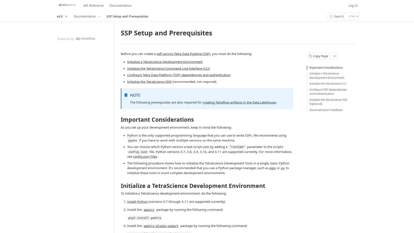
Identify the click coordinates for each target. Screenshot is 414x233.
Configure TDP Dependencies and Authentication (328, 92)
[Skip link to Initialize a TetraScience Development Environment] (118, 186)
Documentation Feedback (326, 110)
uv (282, 168)
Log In (353, 5)
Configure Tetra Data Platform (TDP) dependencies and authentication (179, 75)
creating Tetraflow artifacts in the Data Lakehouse (239, 102)
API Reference (93, 5)
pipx (272, 168)
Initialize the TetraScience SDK (149, 81)
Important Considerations (326, 67)
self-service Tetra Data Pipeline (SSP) (183, 54)
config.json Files (145, 156)
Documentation (121, 5)
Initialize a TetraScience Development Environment (164, 62)
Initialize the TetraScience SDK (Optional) (328, 102)
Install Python (137, 201)
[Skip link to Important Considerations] (118, 120)
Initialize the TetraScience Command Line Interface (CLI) (168, 68)
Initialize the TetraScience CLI (327, 83)
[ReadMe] (85, 38)
